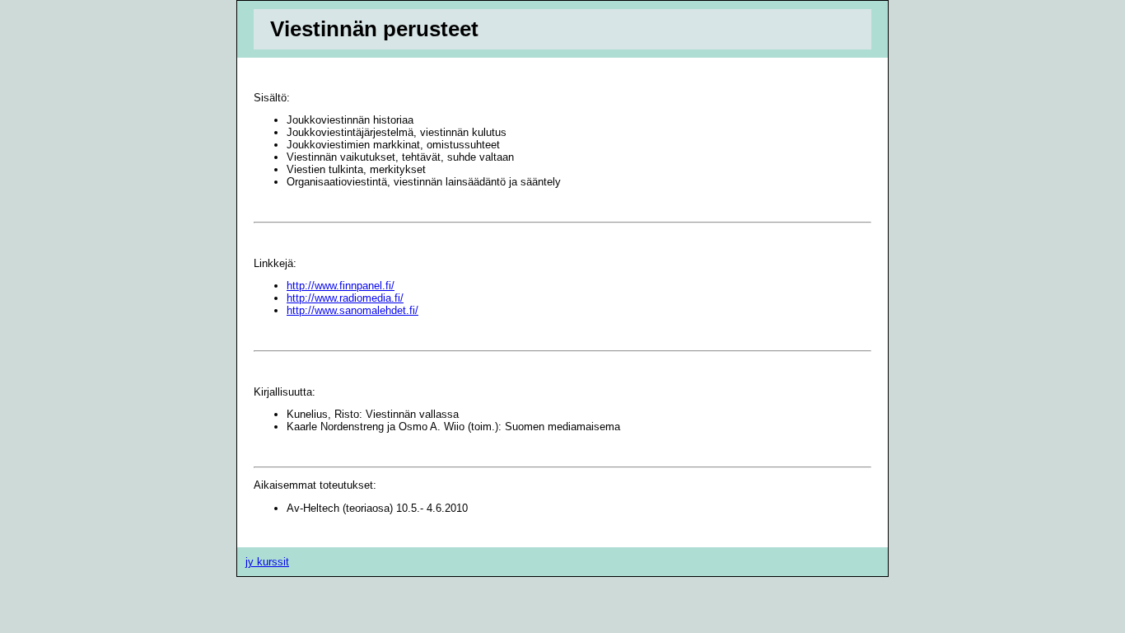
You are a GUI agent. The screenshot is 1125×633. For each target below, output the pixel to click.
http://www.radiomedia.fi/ (345, 298)
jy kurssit (267, 562)
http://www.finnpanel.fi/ (340, 285)
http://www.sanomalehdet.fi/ (352, 310)
